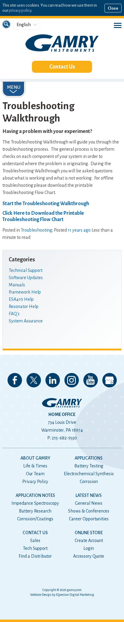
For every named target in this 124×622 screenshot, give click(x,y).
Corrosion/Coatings (35, 518)
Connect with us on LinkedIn (52, 380)
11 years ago (79, 230)
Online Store (89, 532)
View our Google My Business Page (109, 380)
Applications (89, 458)
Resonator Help (24, 306)
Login (88, 548)
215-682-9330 (64, 438)
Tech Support (35, 548)
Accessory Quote (88, 556)
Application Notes (35, 495)
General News (88, 503)
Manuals (17, 284)
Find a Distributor (35, 556)
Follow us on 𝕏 (33, 380)
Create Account (89, 540)
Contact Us (62, 67)
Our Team (35, 473)
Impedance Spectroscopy (35, 503)
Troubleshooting (36, 230)
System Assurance (26, 321)
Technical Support (25, 270)
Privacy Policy (35, 481)
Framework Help (25, 292)
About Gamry (35, 458)
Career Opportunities (89, 518)
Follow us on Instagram (71, 380)
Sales (35, 540)
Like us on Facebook (15, 380)
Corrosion (89, 481)
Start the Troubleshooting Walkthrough (45, 203)
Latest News (89, 495)
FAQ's (14, 313)
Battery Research (35, 511)
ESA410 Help (21, 299)
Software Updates (26, 277)
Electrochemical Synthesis (89, 473)
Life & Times (35, 465)
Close (113, 8)
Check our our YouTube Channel (90, 380)
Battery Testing (88, 465)
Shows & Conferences (88, 511)
